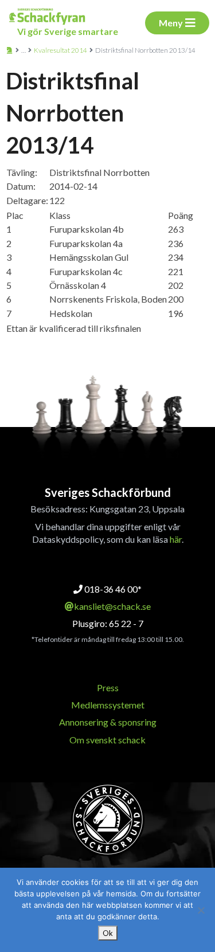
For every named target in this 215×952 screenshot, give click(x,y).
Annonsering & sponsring (108, 721)
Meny (171, 22)
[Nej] (200, 910)
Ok (108, 933)
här (176, 539)
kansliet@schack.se (112, 606)
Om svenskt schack (107, 739)
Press (108, 687)
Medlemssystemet (107, 704)
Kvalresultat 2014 (60, 50)
